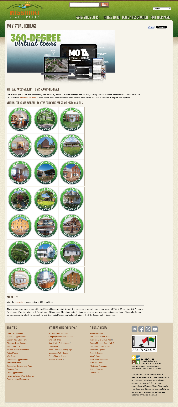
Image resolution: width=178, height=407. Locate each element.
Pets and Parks (96, 363)
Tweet (160, 27)
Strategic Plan (12, 369)
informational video (28, 98)
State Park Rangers (15, 333)
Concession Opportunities (17, 360)
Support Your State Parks (17, 340)
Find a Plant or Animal (57, 356)
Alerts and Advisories (98, 366)
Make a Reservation (135, 17)
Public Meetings (13, 346)
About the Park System (16, 343)
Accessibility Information (58, 333)
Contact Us (94, 373)
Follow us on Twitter (147, 329)
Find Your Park (160, 17)
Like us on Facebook (141, 329)
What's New (95, 356)
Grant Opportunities (15, 373)
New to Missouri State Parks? (102, 343)
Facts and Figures (97, 350)
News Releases (96, 353)
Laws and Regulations (99, 360)
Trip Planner (53, 346)
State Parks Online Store (59, 343)
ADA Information (96, 333)
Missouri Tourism (55, 360)
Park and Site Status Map (100, 340)
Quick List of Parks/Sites (100, 346)
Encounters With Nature (58, 353)
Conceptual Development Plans (19, 366)
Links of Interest (96, 369)
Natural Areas (12, 353)
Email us (134, 329)
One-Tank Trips (55, 340)
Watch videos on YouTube (155, 329)
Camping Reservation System (61, 336)
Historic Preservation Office (18, 350)
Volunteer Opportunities (16, 336)
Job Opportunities (14, 363)
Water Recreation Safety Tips (60, 350)
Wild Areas (11, 356)
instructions (20, 302)
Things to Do (111, 17)
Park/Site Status (87, 17)
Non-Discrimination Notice (100, 336)
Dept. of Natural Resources (18, 379)
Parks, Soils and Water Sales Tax (20, 376)
